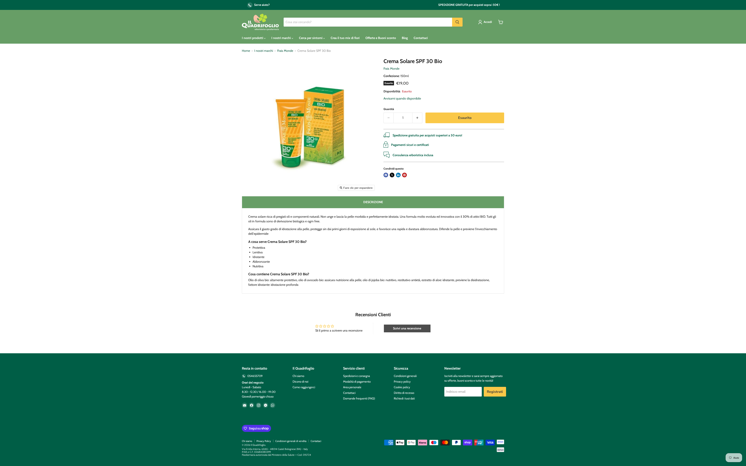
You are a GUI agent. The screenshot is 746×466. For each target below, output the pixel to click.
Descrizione (373, 202)
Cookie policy (402, 387)
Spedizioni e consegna (356, 376)
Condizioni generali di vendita (290, 441)
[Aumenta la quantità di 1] (417, 118)
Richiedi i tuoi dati (404, 398)
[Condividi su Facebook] (385, 175)
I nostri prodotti (253, 38)
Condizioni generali (405, 376)
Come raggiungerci (304, 387)
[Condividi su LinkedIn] (398, 175)
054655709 (255, 376)
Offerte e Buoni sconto (380, 38)
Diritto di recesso (404, 393)
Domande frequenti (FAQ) (359, 398)
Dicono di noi (300, 381)
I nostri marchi (281, 38)
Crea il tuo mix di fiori (345, 38)
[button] (485, 22)
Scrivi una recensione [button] (407, 328)
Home (246, 51)
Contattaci (421, 38)
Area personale (352, 387)
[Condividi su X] (392, 175)
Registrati (495, 391)
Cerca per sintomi (311, 38)
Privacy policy (402, 381)
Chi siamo (298, 376)
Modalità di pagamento (357, 381)
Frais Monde (285, 51)
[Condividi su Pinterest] (404, 175)
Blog (405, 38)
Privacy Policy (263, 441)
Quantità (388, 109)
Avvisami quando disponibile (402, 98)
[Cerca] (457, 22)
